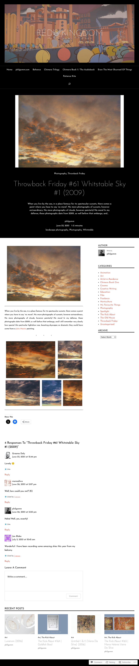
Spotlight (104, 311)
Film (102, 295)
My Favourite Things (110, 305)
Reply (7, 475)
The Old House (107, 318)
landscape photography (57, 230)
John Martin (21, 329)
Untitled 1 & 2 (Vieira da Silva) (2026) (84, 643)
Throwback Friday (76, 174)
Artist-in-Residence (109, 279)
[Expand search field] (69, 84)
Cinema (104, 286)
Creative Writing (108, 289)
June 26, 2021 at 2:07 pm (24, 484)
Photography (60, 174)
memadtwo (17, 481)
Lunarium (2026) (14, 641)
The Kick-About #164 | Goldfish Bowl (49, 643)
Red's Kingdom (69, 33)
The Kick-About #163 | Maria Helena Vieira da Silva (116, 644)
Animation (105, 273)
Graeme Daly (18, 454)
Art (101, 276)
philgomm (69, 221)
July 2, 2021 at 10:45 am (23, 539)
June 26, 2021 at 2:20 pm (24, 512)
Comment (73, 596)
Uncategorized (107, 324)
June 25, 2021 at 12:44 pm (24, 457)
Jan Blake (16, 536)
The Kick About (107, 314)
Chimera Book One (109, 282)
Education (105, 292)
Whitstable (88, 230)
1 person (17, 497)
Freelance (105, 298)
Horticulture (106, 302)
